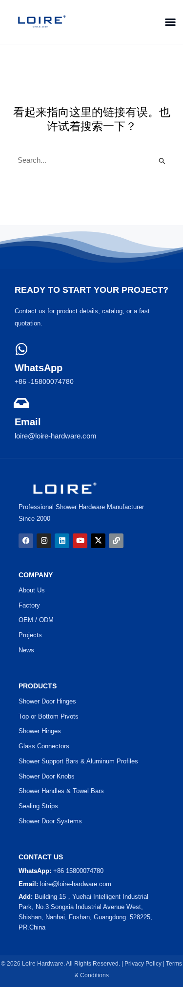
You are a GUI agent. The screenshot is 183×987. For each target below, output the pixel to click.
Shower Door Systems (50, 821)
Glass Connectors (44, 746)
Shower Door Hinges (47, 701)
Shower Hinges (40, 731)
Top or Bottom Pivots (49, 716)
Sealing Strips (38, 806)
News (26, 650)
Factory (29, 605)
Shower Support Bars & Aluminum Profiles (78, 761)
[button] (167, 22)
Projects (30, 635)
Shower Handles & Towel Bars (61, 791)
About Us (32, 590)
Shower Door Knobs (47, 776)
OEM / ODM (36, 620)
